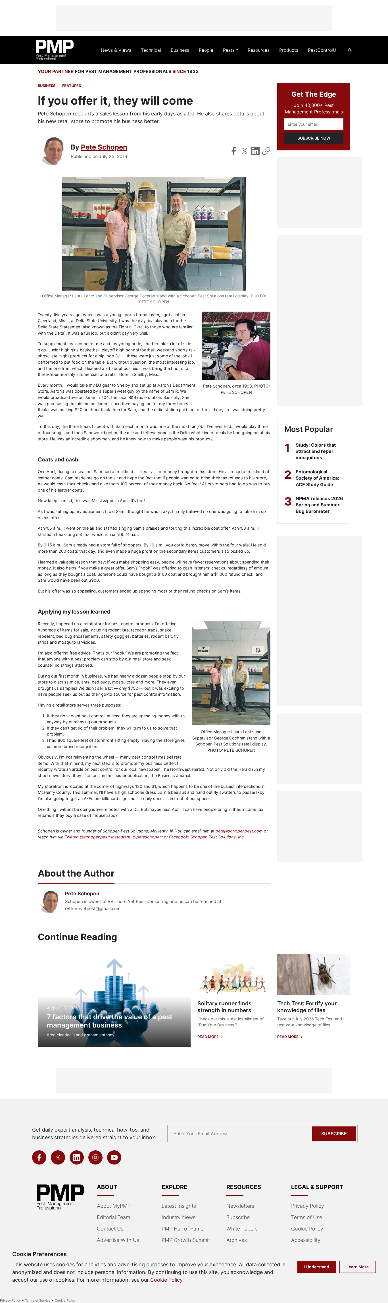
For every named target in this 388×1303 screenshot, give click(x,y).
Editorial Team (113, 1217)
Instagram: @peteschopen (136, 836)
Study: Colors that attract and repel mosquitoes (316, 451)
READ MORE (208, 1037)
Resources (259, 50)
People (206, 50)
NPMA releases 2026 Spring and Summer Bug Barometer (319, 505)
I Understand (316, 1266)
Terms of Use (306, 1217)
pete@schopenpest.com (239, 830)
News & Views (116, 50)
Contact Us (110, 1229)
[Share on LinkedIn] (255, 151)
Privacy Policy (307, 1206)
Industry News (178, 1217)
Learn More (358, 1266)
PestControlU (322, 50)
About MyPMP (114, 1206)
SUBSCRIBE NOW (313, 138)
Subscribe (334, 1133)
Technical (151, 50)
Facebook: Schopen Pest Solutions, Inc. (207, 836)
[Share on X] (244, 151)
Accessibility (305, 1240)
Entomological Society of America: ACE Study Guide (317, 478)
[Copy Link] (266, 151)
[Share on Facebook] (234, 151)
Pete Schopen (104, 147)
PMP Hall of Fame (182, 1229)
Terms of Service (38, 1300)
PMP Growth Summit (186, 1240)
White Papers (242, 1229)
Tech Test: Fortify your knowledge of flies (307, 1007)
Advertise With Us (118, 1240)
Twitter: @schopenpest (86, 836)
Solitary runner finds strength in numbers (224, 1007)
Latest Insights (179, 1206)
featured (71, 86)
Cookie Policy (307, 1229)
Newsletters (240, 1206)
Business (180, 50)
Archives (236, 1240)
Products (288, 50)
